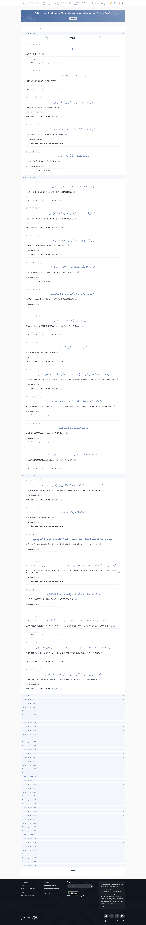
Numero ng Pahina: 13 (29, 726)
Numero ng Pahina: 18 (29, 745)
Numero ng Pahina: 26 (29, 776)
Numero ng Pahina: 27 (29, 780)
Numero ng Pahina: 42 (29, 838)
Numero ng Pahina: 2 (28, 33)
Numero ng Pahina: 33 (29, 803)
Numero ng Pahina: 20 (29, 753)
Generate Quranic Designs (28, 888)
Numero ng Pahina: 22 (29, 761)
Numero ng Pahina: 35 (29, 811)
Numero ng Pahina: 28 (29, 784)
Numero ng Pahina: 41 (29, 834)
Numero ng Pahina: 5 (28, 695)
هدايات (61, 63)
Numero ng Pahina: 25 (29, 773)
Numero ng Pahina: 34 (29, 807)
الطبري (49, 63)
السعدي (41, 63)
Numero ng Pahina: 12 (29, 722)
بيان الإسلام (47, 891)
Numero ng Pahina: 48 (29, 861)
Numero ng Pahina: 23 (29, 765)
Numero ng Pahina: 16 (29, 738)
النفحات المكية (55, 63)
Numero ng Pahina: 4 (28, 476)
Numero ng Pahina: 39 (29, 827)
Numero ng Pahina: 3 (28, 177)
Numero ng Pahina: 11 (29, 718)
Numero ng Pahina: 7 (28, 703)
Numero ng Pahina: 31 (29, 796)
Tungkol (23, 885)
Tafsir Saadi (47, 894)
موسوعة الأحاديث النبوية (50, 885)
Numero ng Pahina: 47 (29, 858)
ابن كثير (45, 63)
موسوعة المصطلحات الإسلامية (51, 888)
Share (72, 18)
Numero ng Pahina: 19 (29, 749)
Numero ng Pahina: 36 (29, 815)
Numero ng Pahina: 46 (29, 854)
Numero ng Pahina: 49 (29, 865)
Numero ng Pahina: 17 (29, 742)
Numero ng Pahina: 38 (29, 823)
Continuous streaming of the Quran (28, 892)
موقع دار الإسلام (48, 882)
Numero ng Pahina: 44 (29, 846)
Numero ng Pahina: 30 (29, 792)
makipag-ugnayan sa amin (28, 895)
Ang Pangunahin (25, 882)
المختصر (36, 63)
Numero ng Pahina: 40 (29, 831)
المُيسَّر (32, 63)
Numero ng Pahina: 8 (28, 707)
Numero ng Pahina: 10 (29, 715)
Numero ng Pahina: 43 (29, 842)
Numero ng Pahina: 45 (29, 850)
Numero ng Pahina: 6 (28, 699)
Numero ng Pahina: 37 (29, 819)
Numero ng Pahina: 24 (29, 769)
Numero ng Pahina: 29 (29, 788)
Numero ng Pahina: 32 (29, 800)
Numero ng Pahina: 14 (29, 730)
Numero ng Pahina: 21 (29, 757)
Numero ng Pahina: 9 (28, 711)
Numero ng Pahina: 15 (29, 734)
